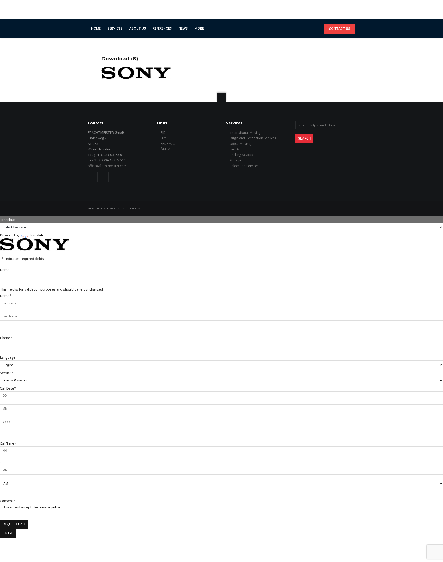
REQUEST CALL (14, 524)
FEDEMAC (168, 143)
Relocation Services (244, 166)
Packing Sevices (241, 154)
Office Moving (240, 143)
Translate (36, 235)
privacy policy (49, 507)
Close (8, 533)
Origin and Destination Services (253, 138)
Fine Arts (236, 149)
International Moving (245, 132)
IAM (163, 138)
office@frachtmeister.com (107, 166)
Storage (235, 160)
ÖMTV (165, 149)
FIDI (163, 132)
